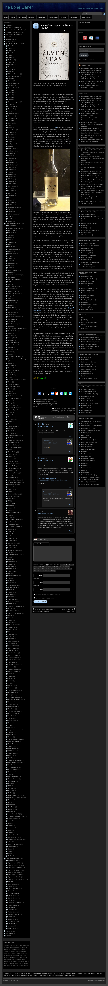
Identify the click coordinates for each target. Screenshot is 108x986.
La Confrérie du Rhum (14, 519)
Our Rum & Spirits (13, 655)
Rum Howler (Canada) (87, 458)
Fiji (9, 111)
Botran (10, 298)
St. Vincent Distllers (13, 772)
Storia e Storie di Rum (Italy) (89, 475)
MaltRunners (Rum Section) (89, 223)
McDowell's (11, 571)
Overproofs (11, 909)
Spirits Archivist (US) (87, 264)
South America (12, 186)
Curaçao (10, 97)
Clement (10, 352)
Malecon (10, 559)
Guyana (10, 123)
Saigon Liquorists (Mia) (14, 730)
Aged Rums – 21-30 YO (15, 874)
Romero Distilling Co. (14, 711)
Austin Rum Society (86, 423)
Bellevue (10, 272)
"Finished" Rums (13, 860)
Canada (10, 81)
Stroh (9, 774)
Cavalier (10, 333)
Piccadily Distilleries (14, 664)
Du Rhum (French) (86, 433)
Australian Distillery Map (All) (89, 394)
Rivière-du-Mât (12, 706)
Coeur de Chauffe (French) (89, 279)
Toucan (10, 802)
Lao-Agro (11, 533)
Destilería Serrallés (13, 386)
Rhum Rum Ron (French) (88, 444)
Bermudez (11, 277)
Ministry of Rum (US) (87, 248)
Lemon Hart (11, 540)
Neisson (10, 620)
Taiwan (10, 200)
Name (41, 575)
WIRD (9, 842)
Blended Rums (12, 884)
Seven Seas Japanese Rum (62, 411)
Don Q (10, 400)
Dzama (10, 412)
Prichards (11, 676)
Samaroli (10, 734)
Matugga (10, 564)
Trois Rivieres (12, 809)
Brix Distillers (12, 303)
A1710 (10, 235)
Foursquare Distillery (14, 440)
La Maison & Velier (13, 524)
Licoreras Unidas (13, 543)
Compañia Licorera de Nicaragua (17, 359)
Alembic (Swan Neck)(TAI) (88, 243)
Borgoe (10, 296)
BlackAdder (11, 289)
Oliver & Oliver (12, 650)
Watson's (10, 825)
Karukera (10, 508)
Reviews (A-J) (42, 17)
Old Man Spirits (12, 646)
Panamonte (11, 662)
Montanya (11, 592)
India (9, 127)
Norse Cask (11, 634)
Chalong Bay (12, 338)
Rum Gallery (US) (86, 456)
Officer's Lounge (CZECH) (88, 366)
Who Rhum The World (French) (90, 484)
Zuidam (10, 856)
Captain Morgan (12, 319)
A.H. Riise (11, 233)
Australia (10, 60)
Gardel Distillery (12, 442)
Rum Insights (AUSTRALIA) (89, 461)
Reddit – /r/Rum (85, 398)
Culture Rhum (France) (87, 281)
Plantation (11, 667)
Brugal (10, 305)
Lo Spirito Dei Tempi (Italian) (89, 440)
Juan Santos (11, 503)
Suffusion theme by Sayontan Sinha (96, 980)
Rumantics (84, 470)
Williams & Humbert (13, 837)
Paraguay (11, 170)
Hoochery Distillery (13, 473)
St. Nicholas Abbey (13, 769)
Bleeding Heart (12, 291)
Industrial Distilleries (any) (15, 482)
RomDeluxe (11, 709)
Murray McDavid (13, 611)
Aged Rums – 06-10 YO (15, 867)
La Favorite (11, 522)
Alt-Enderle (11, 242)
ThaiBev (10, 793)
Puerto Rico (11, 176)
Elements (11, 421)
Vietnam (10, 221)
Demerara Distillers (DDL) (15, 379)
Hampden (11, 459)
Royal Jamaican (12, 713)
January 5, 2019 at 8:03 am (45, 460)
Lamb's (10, 531)
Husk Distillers (12, 477)
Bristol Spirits (12, 300)
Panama (10, 167)
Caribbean (11, 85)
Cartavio (10, 326)
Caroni (10, 321)
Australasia (11, 57)
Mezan (10, 578)
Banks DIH (11, 261)
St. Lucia (10, 190)
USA (9, 216)
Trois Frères (11, 807)
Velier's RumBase (86, 412)
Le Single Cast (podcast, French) (90, 339)
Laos (9, 141)
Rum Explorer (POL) (87, 371)
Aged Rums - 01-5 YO (41, 401)
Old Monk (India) (13, 648)
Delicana (10, 377)
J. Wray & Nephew (13, 496)
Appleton (10, 251)
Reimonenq (11, 688)
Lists (7, 37)
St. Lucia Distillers (13, 767)
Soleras (10, 917)
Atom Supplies (12, 254)
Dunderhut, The (85, 435)
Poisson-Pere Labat (14, 669)
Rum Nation (11, 720)
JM (9, 501)
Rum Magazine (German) (88, 300)
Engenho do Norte (13, 424)
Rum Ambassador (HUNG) (89, 369)
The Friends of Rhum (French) (90, 479)
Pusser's (10, 681)
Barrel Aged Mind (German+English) (91, 426)
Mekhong (11, 573)
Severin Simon (12, 753)
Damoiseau (11, 372)
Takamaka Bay (12, 781)
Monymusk (11, 597)
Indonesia (11, 132)
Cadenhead (11, 312)
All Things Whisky (86, 387)
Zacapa (10, 849)
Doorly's (10, 403)
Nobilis (10, 632)
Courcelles (11, 365)
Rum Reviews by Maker (44, 404)
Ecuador (10, 104)
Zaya (9, 853)
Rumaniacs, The (86, 468)
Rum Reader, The (86, 405)
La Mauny (11, 529)
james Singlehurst (86, 150)
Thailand (10, 205)
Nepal (10, 160)
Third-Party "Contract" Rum (16, 797)
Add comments (70, 31)
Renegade (11, 695)
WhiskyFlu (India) (86, 232)
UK (9, 209)
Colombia (11, 90)
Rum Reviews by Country (13, 44)
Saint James (11, 732)
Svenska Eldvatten (13, 779)
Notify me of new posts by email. (45, 598)
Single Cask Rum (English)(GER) (90, 262)
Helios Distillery (12, 466)
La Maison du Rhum (14, 527)
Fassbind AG (11, 428)
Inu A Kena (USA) (86, 437)
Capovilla (11, 314)
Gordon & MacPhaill (14, 447)
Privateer (10, 678)
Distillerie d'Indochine (14, 396)
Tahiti (9, 197)
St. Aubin (10, 765)
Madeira (10, 146)
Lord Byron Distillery (14, 550)
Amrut (9, 244)
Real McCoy (11, 685)
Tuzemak (10, 811)
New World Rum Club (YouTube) (90, 342)
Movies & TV (9, 41)
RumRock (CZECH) (87, 309)
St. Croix (10, 188)
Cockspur (11, 354)
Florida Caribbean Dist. (14, 435)
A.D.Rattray (11, 230)
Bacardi (10, 258)
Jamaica (10, 137)
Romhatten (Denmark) (87, 290)
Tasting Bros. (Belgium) (88, 267)
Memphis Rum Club (87, 364)
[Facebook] (97, 38)
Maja (9, 557)
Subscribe (84, 55)
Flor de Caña (12, 433)
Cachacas (11, 886)
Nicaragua (11, 162)
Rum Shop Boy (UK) (87, 257)
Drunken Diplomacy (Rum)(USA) (90, 430)
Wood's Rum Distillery (14, 844)
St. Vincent (11, 193)
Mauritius (10, 153)
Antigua (10, 50)
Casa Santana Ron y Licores (16, 328)
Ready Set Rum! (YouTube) (89, 344)
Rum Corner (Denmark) (88, 449)
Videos (8, 935)
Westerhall (11, 828)
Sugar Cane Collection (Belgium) (90, 477)
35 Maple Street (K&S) (14, 228)
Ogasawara (11, 643)
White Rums (11, 928)
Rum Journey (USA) (87, 253)
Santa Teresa (12, 744)
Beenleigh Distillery (13, 270)
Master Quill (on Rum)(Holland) (90, 246)
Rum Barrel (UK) (86, 225)
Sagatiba (10, 727)
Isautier (10, 487)
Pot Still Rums (12, 912)
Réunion (10, 179)
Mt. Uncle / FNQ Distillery (15, 606)
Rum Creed (84, 451)
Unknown (11, 211)
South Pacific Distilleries (15, 762)
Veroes (10, 823)
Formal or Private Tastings (13, 32)
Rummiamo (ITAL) (86, 307)
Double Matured (12, 898)
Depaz (10, 382)
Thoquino (11, 800)
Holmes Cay (11, 470)
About (6, 17)
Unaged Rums (12, 921)
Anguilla (10, 48)
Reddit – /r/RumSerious (88, 401)
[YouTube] (85, 38)
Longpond (11, 545)
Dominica (11, 99)
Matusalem (11, 566)
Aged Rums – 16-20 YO (15, 872)
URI (41, 589)
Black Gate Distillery (14, 286)
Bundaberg (11, 307)
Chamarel (11, 340)
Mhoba (10, 580)
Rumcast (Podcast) (86, 349)
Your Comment (41, 544)
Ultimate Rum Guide (87, 410)
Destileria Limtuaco (13, 384)
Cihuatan (10, 347)
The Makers (63, 17)
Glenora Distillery (13, 445)
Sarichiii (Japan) (86, 228)
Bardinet (10, 268)
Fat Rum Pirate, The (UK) (88, 212)
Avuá (9, 256)
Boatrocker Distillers (14, 293)
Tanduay (10, 783)
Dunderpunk (84, 359)
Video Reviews (86, 17)
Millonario (11, 583)
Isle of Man (11, 134)
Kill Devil (10, 510)
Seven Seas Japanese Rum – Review (56, 26)
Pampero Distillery (13, 660)
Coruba (10, 363)
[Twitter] (91, 38)
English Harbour (13, 426)
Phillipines (11, 174)
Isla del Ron (11, 489)
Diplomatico (11, 393)
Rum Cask (11, 716)
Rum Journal (85, 297)
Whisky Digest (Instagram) (88, 482)
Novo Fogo (11, 636)
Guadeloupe (11, 118)
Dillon (9, 391)
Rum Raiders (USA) (87, 373)
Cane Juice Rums (65, 408)
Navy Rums (11, 907)
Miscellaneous (44, 403)
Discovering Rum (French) (88, 428)
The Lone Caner (18, 7)
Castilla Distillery (13, 331)
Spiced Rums (12, 919)
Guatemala (11, 120)
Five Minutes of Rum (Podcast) (90, 337)
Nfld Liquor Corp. (13, 625)
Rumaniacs (31, 17)
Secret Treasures (13, 748)
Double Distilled (12, 895)
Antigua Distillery (13, 249)
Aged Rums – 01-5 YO (14, 865)
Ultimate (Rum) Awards (87, 408)
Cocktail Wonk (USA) (87, 276)
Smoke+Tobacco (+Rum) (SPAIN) (90, 230)
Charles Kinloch (12, 345)
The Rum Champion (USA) (89, 378)
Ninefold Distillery (13, 629)
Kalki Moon (11, 505)
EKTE (9, 414)
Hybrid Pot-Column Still (15, 902)
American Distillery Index (88, 389)
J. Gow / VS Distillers (14, 494)
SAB (9, 725)
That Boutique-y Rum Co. (15, 795)
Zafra (9, 851)
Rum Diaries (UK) (86, 454)
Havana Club (12, 461)
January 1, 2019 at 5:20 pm (45, 426)
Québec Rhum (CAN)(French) (89, 288)
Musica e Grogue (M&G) (15, 613)
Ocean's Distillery (13, 641)
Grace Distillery (12, 452)
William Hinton (12, 835)
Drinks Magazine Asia (87, 396)
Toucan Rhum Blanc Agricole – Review (68, 610)
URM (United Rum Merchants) (16, 816)
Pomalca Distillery (13, 671)
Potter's (10, 674)
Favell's (10, 431)
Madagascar (11, 144)
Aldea (9, 240)
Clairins (10, 891)
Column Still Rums (13, 893)
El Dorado (11, 419)
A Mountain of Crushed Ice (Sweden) (91, 421)
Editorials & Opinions (12, 27)
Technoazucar (12, 788)
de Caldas (11, 375)
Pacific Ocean (12, 165)
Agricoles (11, 881)
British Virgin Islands (14, 74)
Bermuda (10, 69)
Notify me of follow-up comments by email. (48, 594)
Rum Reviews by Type (12, 858)
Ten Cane (11, 790)
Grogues (10, 900)
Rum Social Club (86, 260)
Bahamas (11, 62)
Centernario (11, 335)
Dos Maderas (12, 405)
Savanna (10, 746)
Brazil (9, 71)
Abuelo (10, 237)
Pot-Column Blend (13, 914)
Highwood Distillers (13, 468)
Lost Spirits (11, 552)
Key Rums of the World (12, 34)
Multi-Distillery (12, 608)
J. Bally (10, 491)
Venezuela (11, 219)
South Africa (11, 183)
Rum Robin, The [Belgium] (88, 255)
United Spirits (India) (14, 814)
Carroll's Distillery (13, 324)
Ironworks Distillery (13, 484)
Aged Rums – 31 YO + (14, 877)
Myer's (10, 615)
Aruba (10, 53)
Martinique (11, 151)
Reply (70, 436)
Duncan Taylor (12, 410)
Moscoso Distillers (13, 601)
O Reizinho (11, 639)
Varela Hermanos (13, 818)
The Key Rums (74, 17)
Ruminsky (44, 399)
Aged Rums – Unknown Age (16, 879)
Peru (9, 172)
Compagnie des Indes (14, 356)
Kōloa (9, 515)
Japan (38, 403)
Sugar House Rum (13, 776)
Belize (10, 67)
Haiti (9, 125)
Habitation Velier (13, 454)
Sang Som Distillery (13, 741)
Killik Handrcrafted (13, 512)
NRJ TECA (53, 127)
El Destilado (11, 417)
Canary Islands (12, 83)
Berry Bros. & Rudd (13, 279)
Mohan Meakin (12, 587)
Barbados (11, 64)
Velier (9, 821)
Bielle (9, 282)
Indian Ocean (12, 130)
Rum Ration (84, 302)
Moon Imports (12, 599)
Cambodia (11, 78)
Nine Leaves (11, 627)
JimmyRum (11, 498)
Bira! (9, 284)
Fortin (9, 438)
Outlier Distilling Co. (14, 657)
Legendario (11, 538)
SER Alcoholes (12, 751)
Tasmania (11, 202)
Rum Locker (84, 463)
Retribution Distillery (14, 697)
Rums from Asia (64, 410)
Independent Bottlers (14, 480)
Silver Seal (11, 755)
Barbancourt (11, 263)
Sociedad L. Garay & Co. (15, 760)
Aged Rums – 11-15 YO (15, 870)
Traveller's (11, 804)
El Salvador (11, 106)
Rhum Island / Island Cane (15, 699)
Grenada (10, 116)
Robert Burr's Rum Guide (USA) (90, 403)
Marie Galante (12, 148)
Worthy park (11, 846)
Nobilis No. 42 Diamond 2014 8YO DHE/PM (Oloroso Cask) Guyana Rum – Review (92, 124)
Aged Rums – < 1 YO (14, 863)
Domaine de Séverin (14, 398)
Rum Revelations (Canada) (89, 304)
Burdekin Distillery (13, 310)
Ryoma (10, 723)
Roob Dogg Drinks (86, 447)
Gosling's (10, 449)
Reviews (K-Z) (53, 17)
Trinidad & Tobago (13, 207)
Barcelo (10, 265)
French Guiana (12, 113)
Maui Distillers (12, 568)
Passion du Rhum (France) (89, 442)
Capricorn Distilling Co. (14, 317)
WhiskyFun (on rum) (87, 235)
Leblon (10, 536)
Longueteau (11, 548)
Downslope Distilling (14, 407)
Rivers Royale (12, 704)
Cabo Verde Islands (13, 76)
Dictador (10, 389)
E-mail (41, 582)
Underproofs (11, 923)
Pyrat (9, 683)
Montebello (11, 594)
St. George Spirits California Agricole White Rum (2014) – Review (44, 610)
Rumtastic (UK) (85, 472)
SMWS (10, 758)
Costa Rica (11, 92)
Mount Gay (11, 603)
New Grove (11, 622)
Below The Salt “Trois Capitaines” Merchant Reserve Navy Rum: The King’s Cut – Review (91, 135)
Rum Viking (84, 376)
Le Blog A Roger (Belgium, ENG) (90, 216)
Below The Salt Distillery (15, 275)
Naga (9, 618)
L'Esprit (10, 517)
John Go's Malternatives (88, 214)
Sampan (10, 737)
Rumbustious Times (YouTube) (90, 346)
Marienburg (11, 562)
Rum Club (11, 718)
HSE (9, 475)
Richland (10, 702)
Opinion (12, 17)
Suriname (11, 195)
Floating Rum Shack (87, 283)
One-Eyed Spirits (13, 653)
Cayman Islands (12, 88)
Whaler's (10, 830)
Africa (9, 46)
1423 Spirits (11, 225)
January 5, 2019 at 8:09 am (51, 494)
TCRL (9, 786)
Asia (49, 401)
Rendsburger (12, 692)
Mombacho (11, 590)
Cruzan (10, 368)
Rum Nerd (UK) (85, 465)
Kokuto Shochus (13, 905)
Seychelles (11, 181)
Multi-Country (12, 158)
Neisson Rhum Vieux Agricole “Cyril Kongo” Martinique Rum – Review (92, 152)
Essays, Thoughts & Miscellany (15, 30)
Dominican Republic (14, 102)
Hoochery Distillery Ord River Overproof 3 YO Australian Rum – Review (92, 158)
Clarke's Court (12, 349)
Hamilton (10, 456)
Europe (10, 109)
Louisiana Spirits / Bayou (15, 554)
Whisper (10, 832)
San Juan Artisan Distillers (15, 739)
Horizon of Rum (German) (88, 362)
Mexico (10, 155)
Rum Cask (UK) (85, 293)
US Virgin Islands (13, 214)
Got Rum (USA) (85, 286)
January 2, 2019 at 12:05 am (51, 443)
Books (8, 25)
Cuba (9, 95)
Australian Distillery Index (88, 391)
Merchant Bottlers (13, 576)
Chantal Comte (12, 342)
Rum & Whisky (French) (88, 250)
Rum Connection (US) (87, 295)
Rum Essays (22, 17)
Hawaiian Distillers (13, 463)
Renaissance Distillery (14, 690)
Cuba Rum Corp (13, 370)
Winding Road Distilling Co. (16, 839)
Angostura (11, 246)
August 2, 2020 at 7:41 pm (45, 513)
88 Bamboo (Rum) (86, 357)
